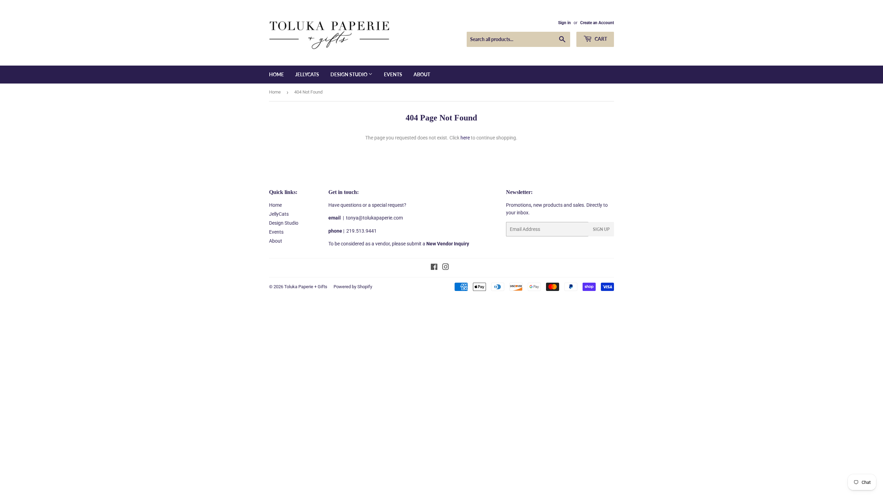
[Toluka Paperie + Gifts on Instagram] (445, 268)
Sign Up (601, 229)
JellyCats (307, 74)
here (465, 137)
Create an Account (597, 22)
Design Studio (349, 74)
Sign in (564, 22)
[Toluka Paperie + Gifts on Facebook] (434, 268)
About (422, 74)
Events (393, 74)
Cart (600, 39)
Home (276, 74)
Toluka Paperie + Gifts (305, 286)
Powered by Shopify (353, 286)
